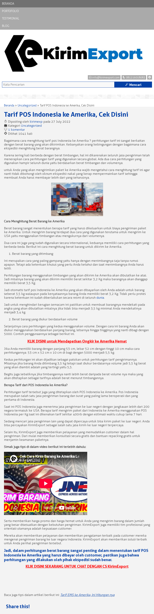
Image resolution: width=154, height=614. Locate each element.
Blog (5, 26)
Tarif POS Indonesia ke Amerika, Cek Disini (66, 114)
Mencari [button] (133, 85)
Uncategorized (27, 105)
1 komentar (16, 129)
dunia (100, 297)
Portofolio (10, 11)
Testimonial (10, 18)
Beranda (8, 3)
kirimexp (36, 121)
